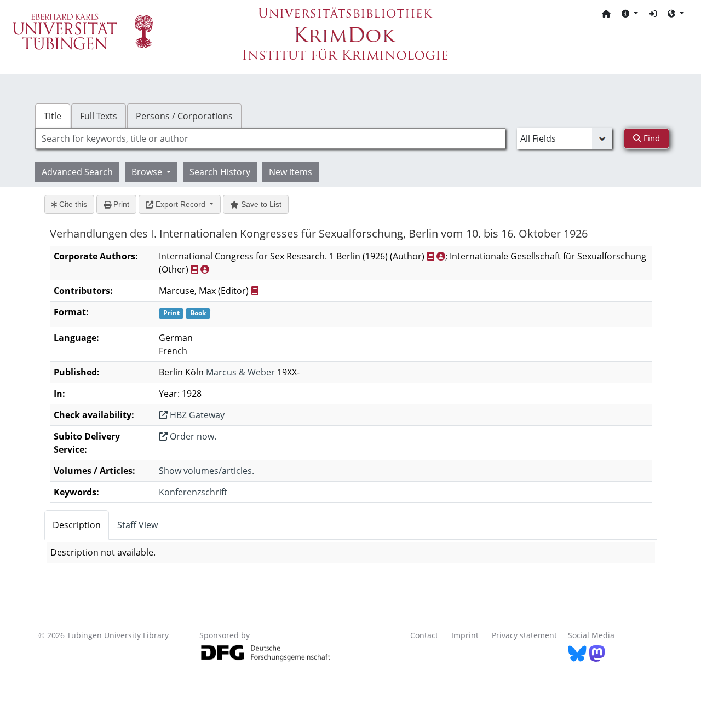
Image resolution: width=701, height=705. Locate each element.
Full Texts (98, 116)
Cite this (72, 204)
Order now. (192, 436)
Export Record (180, 204)
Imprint (465, 635)
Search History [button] (219, 172)
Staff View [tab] (137, 525)
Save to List (260, 204)
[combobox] (270, 138)
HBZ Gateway (196, 415)
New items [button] (290, 172)
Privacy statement (524, 635)
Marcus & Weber (240, 372)
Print (120, 204)
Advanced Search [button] (77, 172)
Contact (424, 635)
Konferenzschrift (193, 492)
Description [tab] (77, 525)
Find (650, 137)
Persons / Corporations (184, 116)
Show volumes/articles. (206, 471)
